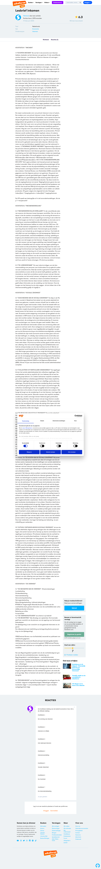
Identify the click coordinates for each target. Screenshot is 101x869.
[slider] (73, 648)
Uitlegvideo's (67, 840)
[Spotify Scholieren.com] (33, 841)
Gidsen (46, 2)
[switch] (42, 446)
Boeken (30, 2)
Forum (65, 838)
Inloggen (87, 2)
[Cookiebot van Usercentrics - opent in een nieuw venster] (75, 416)
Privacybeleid (78, 830)
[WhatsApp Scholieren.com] (27, 841)
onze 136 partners (27, 428)
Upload (74, 608)
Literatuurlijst (43, 836)
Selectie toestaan (50, 452)
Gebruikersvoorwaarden (81, 828)
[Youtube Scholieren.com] (18, 841)
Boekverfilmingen (44, 838)
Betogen (54, 832)
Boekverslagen (56, 828)
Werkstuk (26, 16)
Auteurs (42, 828)
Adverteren (78, 837)
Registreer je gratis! (74, 634)
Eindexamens (57, 2)
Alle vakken (66, 826)
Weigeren (29, 452)
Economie (35, 29)
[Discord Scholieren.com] (30, 841)
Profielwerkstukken (57, 835)
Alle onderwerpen (67, 831)
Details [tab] (42, 420)
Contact (77, 832)
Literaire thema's (42, 833)
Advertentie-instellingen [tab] (59, 420)
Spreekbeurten (56, 837)
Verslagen (38, 2)
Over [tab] (75, 420)
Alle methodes (67, 828)
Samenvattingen (56, 830)
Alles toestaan (71, 452)
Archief (65, 842)
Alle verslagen (55, 826)
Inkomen (35, 31)
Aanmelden (54, 811)
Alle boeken (43, 826)
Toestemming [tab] (25, 421)
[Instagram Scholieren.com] (21, 841)
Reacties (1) (54, 39)
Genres (42, 830)
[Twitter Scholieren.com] (24, 841)
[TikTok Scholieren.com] (35, 841)
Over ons (77, 826)
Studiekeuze (67, 834)
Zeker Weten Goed (55, 839)
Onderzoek (78, 839)
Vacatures (78, 835)
